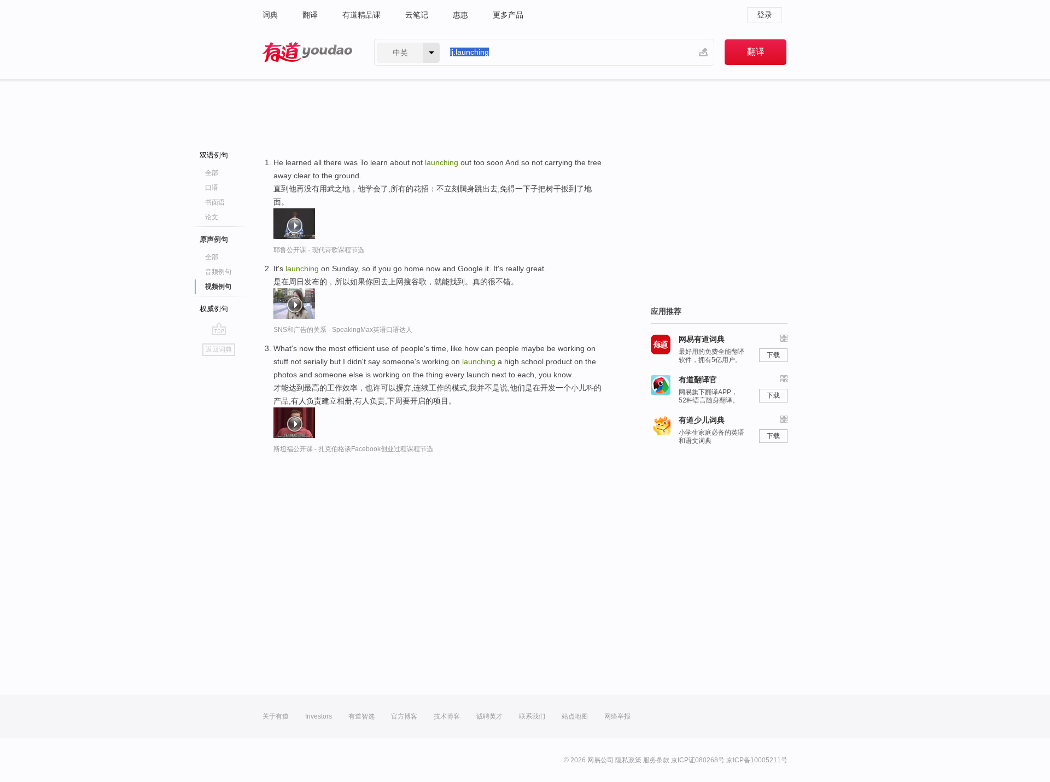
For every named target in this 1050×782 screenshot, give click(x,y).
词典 (270, 14)
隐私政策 (628, 760)
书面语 (215, 202)
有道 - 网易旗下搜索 (307, 52)
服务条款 (656, 760)
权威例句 (214, 309)
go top (219, 328)
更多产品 (508, 14)
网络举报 (617, 716)
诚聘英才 (489, 716)
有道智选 (361, 716)
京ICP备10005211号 (757, 760)
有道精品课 (361, 14)
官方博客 (404, 716)
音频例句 (218, 272)
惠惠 (460, 14)
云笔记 (416, 14)
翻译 (310, 14)
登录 (764, 14)
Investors (318, 716)
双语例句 (214, 155)
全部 (211, 173)
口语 (211, 187)
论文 (211, 217)
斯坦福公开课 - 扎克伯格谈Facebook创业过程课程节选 (353, 449)
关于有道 (275, 716)
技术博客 (447, 716)
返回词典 (219, 349)
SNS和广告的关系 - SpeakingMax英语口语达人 (342, 330)
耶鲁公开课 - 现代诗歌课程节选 (318, 250)
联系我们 (532, 716)
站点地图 (575, 716)
